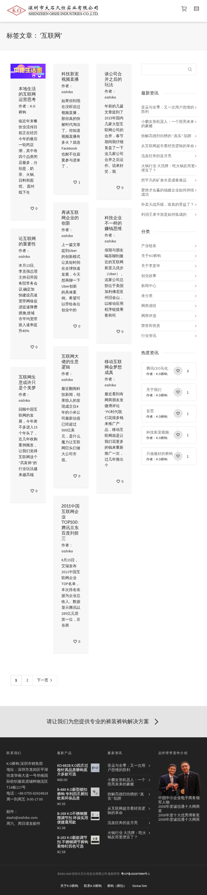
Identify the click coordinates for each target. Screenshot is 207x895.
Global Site (139, 886)
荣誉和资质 (150, 325)
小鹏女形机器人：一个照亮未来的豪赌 (167, 124)
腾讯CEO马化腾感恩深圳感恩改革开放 (159, 368)
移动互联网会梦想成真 (113, 367)
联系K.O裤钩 (93, 886)
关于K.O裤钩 (69, 886)
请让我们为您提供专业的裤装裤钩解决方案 (98, 721)
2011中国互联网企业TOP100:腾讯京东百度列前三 (70, 522)
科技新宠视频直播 (159, 432)
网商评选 (148, 315)
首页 (150, 411)
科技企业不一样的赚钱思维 (113, 223)
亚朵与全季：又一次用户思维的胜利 (167, 109)
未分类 (147, 295)
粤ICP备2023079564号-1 (135, 874)
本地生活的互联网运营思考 (27, 94)
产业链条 (148, 246)
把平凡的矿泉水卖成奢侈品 (164, 180)
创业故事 (148, 275)
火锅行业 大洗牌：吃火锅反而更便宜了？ (168, 168)
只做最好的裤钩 (159, 453)
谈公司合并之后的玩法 (113, 79)
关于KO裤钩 (151, 256)
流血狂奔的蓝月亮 (156, 156)
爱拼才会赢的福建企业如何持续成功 (167, 192)
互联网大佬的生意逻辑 (70, 362)
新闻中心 (148, 285)
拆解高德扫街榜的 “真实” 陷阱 (166, 136)
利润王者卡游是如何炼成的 (164, 214)
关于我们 (153, 389)
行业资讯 (148, 335)
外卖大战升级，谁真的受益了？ (167, 204)
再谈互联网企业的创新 (70, 218)
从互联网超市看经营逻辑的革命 (167, 146)
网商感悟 (148, 305)
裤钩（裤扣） (117, 886)
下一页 (43, 680)
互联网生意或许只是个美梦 (27, 382)
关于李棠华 (150, 266)
